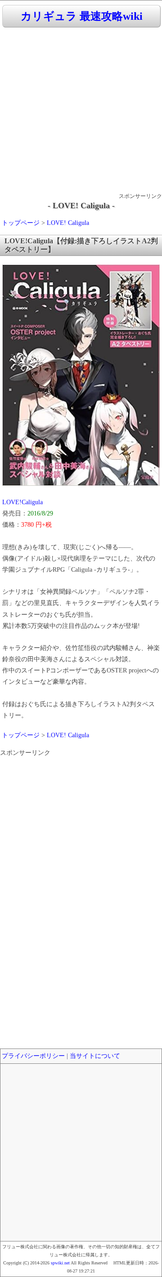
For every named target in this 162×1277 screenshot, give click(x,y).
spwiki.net (60, 1262)
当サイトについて (95, 1056)
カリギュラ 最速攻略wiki (82, 16)
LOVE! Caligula (68, 223)
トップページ (21, 223)
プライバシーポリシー (33, 1056)
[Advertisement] (81, 111)
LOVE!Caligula (22, 502)
